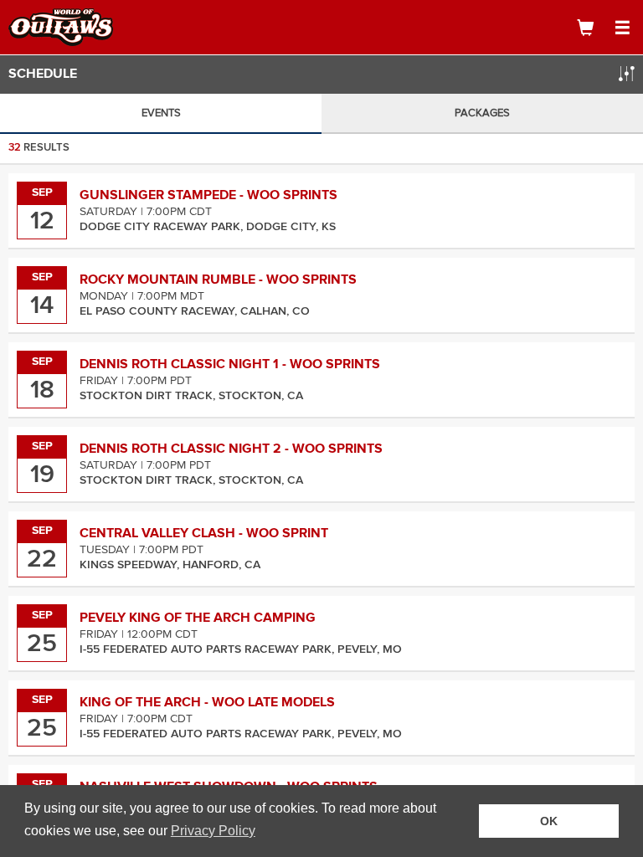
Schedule (42, 73)
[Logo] (71, 27)
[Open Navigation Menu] (622, 27)
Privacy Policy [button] (213, 831)
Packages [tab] (482, 113)
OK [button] (549, 821)
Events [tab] (161, 113)
